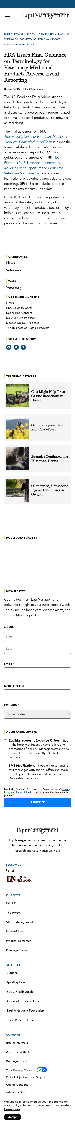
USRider (11, 973)
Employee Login (17, 1061)
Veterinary (27, 34)
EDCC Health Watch (19, 308)
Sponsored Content (19, 313)
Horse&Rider (14, 931)
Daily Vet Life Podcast (20, 318)
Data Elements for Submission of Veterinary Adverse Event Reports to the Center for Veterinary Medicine (33, 165)
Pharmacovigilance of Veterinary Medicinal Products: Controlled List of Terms (35, 139)
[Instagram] (13, 870)
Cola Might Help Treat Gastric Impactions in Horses (48, 396)
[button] (8, 347)
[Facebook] (7, 870)
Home (7, 34)
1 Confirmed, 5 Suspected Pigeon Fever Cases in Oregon (49, 490)
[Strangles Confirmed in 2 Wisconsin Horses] (17, 458)
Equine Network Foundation (25, 1010)
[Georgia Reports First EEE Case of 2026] (17, 427)
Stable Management (19, 922)
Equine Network (17, 1042)
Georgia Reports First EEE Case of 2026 (47, 427)
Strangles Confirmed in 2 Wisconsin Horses (49, 458)
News (15, 34)
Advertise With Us (18, 1052)
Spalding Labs (15, 982)
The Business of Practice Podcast (27, 328)
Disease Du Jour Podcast (22, 323)
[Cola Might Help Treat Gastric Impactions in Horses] (17, 395)
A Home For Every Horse (22, 1001)
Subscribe (37, 802)
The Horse (13, 912)
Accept (12, 1117)
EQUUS (11, 903)
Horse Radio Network (20, 1020)
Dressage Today (16, 950)
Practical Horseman (18, 941)
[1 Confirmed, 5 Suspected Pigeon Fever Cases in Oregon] (17, 490)
